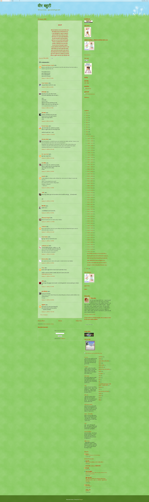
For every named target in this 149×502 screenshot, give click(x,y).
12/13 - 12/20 (90, 141)
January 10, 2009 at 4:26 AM (48, 149)
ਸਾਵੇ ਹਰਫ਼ (88, 485)
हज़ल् (100, 397)
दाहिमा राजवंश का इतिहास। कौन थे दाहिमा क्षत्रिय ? (95, 462)
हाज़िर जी (86, 395)
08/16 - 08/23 (90, 181)
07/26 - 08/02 (90, 188)
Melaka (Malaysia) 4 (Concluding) (93, 455)
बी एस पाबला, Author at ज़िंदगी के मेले (93, 466)
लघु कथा (100, 387)
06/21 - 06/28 (90, 199)
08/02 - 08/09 (90, 185)
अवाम (43, 281)
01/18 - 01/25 (90, 247)
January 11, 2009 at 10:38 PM (48, 254)
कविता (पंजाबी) (101, 365)
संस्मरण (100, 395)
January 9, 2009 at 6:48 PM (47, 121)
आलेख (100, 359)
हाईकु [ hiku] (87, 441)
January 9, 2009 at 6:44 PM (47, 87)
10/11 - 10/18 (90, 162)
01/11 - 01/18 (90, 249)
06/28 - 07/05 (90, 197)
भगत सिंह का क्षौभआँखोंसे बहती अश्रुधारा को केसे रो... (97, 262)
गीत (99, 379)
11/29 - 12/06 (90, 145)
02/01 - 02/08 (90, 242)
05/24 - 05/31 (90, 209)
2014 (87, 124)
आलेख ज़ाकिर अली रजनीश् (104, 361)
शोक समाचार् (86, 376)
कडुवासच (43, 304)
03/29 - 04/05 (90, 228)
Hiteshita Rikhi (45, 139)
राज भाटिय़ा (44, 163)
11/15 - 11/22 (90, 150)
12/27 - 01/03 (90, 136)
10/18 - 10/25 (90, 159)
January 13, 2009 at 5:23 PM (48, 286)
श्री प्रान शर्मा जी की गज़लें (104, 391)
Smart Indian (45, 237)
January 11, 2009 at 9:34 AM (48, 232)
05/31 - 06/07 (90, 206)
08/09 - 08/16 (90, 183)
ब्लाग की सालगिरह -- (88, 431)
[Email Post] (52, 58)
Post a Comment (44, 314)
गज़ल (85, 385)
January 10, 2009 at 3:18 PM (48, 187)
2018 (87, 115)
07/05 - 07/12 (90, 195)
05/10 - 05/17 (90, 214)
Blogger (81, 499)
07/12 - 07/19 (90, 192)
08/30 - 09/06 (90, 176)
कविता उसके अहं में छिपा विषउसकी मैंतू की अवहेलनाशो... (97, 258)
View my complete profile (89, 314)
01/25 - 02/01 (90, 244)
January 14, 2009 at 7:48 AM (48, 311)
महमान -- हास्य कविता (88, 414)
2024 (87, 113)
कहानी (100, 371)
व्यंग (99, 389)
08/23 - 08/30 (90, 178)
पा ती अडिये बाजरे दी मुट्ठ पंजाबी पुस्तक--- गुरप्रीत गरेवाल (105, 384)
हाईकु (100, 400)
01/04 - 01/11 (90, 251)
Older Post (79, 321)
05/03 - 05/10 (90, 216)
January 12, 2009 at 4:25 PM (48, 263)
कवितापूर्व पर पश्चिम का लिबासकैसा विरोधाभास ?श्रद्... (97, 265)
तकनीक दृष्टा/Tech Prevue (47, 274)
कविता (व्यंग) (101, 367)
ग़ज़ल (100, 377)
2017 (87, 117)
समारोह (100, 393)
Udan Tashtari (45, 83)
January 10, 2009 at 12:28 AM (48, 134)
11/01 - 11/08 (90, 155)
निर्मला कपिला (93, 298)
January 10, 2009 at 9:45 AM (48, 158)
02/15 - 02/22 (90, 237)
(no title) (86, 357)
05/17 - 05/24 (90, 211)
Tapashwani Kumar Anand (48, 65)
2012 (87, 127)
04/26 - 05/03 (90, 218)
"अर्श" (43, 192)
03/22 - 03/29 (90, 230)
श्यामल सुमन (44, 92)
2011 (87, 129)
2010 (87, 131)
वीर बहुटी (44, 5)
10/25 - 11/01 (90, 157)
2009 (87, 134)
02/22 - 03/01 (90, 235)
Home (60, 321)
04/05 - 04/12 (90, 225)
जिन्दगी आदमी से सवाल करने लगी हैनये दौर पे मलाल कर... (98, 256)
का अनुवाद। (101, 373)
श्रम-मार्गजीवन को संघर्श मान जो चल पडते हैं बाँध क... (97, 253)
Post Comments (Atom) (49, 324)
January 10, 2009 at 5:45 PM (48, 212)
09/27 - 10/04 (90, 166)
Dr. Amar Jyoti (45, 154)
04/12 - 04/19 (90, 223)
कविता (100, 363)
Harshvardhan (45, 259)
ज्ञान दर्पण (87, 461)
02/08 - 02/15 (90, 239)
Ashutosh (44, 226)
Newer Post (41, 321)
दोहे (99, 382)
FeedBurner (62, 338)
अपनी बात (100, 356)
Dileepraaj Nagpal (46, 217)
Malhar (87, 454)
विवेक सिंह (43, 206)
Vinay (43, 268)
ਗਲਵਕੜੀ (87, 490)
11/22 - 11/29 (90, 148)
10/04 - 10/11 (90, 164)
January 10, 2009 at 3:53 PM (48, 201)
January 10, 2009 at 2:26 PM (48, 171)
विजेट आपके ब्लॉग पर (87, 55)
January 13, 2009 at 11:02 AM (48, 276)
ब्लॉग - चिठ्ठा (86, 83)
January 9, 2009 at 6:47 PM (47, 108)
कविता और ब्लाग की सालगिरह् (104, 369)
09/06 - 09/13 (90, 174)
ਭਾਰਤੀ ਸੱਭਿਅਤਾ (89, 486)
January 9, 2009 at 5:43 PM (47, 78)
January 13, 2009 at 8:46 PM (48, 300)
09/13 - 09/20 (90, 171)
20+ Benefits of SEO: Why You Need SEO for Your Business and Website (96, 473)
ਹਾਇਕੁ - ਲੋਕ (88, 489)
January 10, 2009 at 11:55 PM (48, 221)
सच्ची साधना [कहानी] (88, 404)
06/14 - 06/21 (90, 202)
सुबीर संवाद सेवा (89, 477)
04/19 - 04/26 (90, 221)
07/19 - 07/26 (90, 190)
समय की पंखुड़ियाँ (89, 471)
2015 (87, 122)
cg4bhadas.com (45, 245)
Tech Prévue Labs (90, 459)
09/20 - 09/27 (90, 169)
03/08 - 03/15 (90, 232)
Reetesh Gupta (45, 126)
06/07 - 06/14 (90, 204)
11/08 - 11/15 (90, 152)
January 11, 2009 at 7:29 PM (48, 241)
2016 (87, 120)
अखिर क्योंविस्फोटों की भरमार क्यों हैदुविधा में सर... (96, 260)
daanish (43, 176)
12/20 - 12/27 (90, 138)
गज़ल (85, 423)
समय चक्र (44, 112)
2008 (87, 268)
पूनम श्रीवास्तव (44, 291)
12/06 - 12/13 (90, 143)
